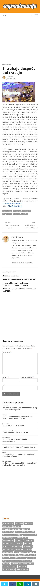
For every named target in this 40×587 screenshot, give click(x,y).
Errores (30, 532)
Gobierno (29, 540)
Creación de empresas (11, 529)
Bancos (19, 523)
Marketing (8, 552)
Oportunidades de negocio (22, 211)
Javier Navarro (11, 79)
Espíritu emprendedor (11, 535)
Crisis (25, 529)
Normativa (19, 552)
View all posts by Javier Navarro (22, 263)
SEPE (6, 563)
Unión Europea (9, 569)
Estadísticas (8, 538)
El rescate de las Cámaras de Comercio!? (19, 279)
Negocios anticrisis (10, 276)
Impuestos (17, 546)
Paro (6, 555)
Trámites (22, 566)
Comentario (6, 352)
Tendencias (23, 214)
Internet (19, 549)
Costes (16, 526)
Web (3, 385)
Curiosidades (7, 211)
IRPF (28, 549)
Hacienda (7, 543)
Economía (20, 532)
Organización (7, 214)
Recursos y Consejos (28, 558)
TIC (6, 566)
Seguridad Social (9, 561)
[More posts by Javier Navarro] (4, 79)
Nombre (5, 377)
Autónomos (8, 523)
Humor (27, 543)
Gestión (19, 540)
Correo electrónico (27, 377)
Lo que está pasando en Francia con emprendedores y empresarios (16, 284)
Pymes (16, 214)
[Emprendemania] (20, 6)
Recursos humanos (10, 558)
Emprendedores (6, 64)
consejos (7, 526)
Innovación (8, 549)
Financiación (8, 540)
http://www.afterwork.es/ (12, 203)
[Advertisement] (20, 40)
